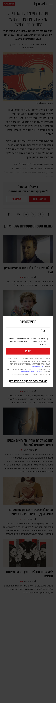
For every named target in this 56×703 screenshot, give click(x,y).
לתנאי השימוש (38, 372)
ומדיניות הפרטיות (27, 372)
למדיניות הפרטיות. (37, 367)
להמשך (28, 351)
